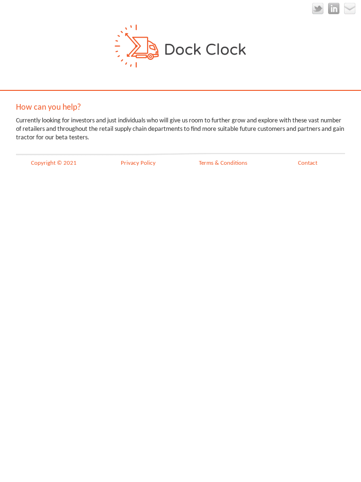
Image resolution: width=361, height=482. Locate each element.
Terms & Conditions (223, 163)
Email (349, 8)
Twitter (317, 8)
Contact (307, 163)
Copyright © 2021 (54, 163)
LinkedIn (333, 8)
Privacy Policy (138, 163)
